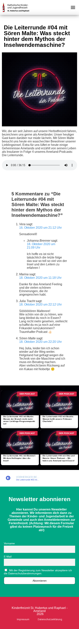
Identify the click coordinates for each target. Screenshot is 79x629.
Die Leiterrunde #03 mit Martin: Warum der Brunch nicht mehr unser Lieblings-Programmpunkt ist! (19, 420)
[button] (73, 7)
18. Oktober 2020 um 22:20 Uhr (40, 341)
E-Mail (8, 556)
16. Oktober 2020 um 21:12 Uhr (40, 227)
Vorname (9, 543)
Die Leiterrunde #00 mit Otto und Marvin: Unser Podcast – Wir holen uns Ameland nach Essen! (59, 458)
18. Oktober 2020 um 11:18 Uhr (40, 277)
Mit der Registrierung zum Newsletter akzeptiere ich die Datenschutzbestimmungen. (38, 572)
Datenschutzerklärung (50, 619)
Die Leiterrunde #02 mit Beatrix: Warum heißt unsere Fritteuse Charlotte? (58, 419)
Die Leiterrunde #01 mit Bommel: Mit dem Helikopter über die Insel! (19, 458)
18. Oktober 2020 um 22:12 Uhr (40, 304)
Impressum (23, 619)
